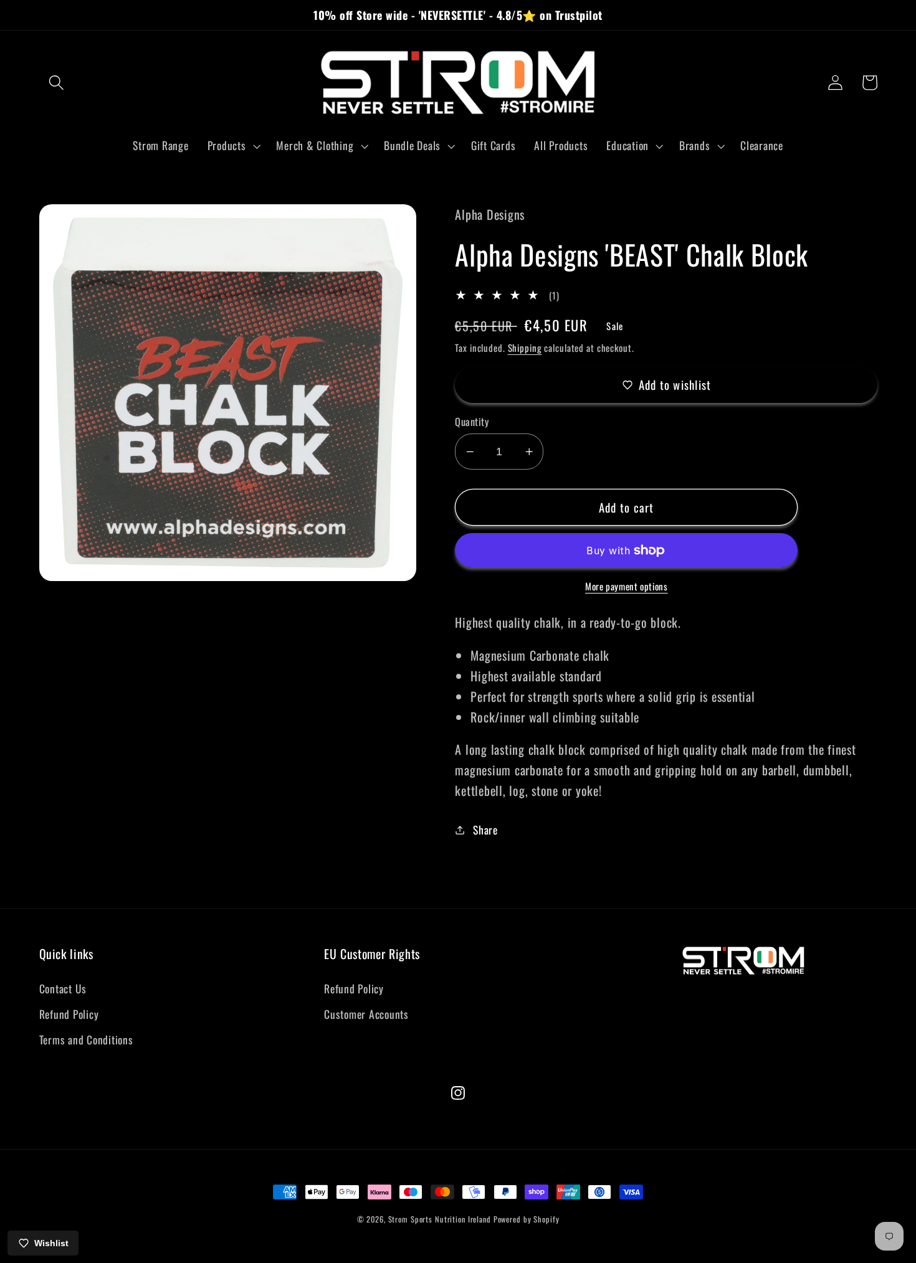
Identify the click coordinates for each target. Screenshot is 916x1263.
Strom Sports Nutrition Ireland (439, 1219)
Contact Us (63, 988)
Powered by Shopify (527, 1219)
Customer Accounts (366, 1014)
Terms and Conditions (86, 1039)
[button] (56, 82)
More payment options (626, 586)
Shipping (525, 347)
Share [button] (485, 829)
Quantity (472, 422)
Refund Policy (69, 1014)
